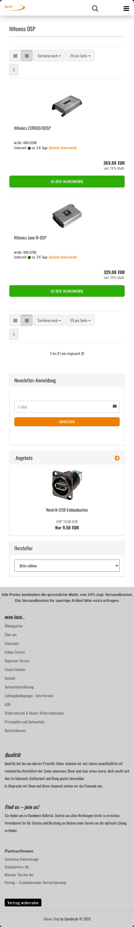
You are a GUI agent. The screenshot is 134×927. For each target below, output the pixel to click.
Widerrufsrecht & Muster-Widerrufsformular (34, 713)
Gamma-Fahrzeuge (22, 859)
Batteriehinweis (15, 730)
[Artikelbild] (67, 484)
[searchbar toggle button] (95, 8)
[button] (15, 55)
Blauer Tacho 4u (19, 875)
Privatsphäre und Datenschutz (25, 721)
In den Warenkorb (67, 181)
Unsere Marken (15, 669)
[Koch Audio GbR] (12, 8)
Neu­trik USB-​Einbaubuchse (67, 509)
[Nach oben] (117, 917)
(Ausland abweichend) (63, 147)
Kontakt (10, 678)
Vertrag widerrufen (23, 902)
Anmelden (67, 421)
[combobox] (49, 55)
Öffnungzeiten (14, 625)
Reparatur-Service (17, 660)
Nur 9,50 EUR (67, 525)
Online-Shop (51, 918)
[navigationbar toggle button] (126, 8)
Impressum (12, 643)
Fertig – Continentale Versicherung (35, 883)
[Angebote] (117, 457)
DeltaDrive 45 (17, 867)
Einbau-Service (15, 652)
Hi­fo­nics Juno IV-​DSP (30, 237)
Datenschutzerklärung (19, 686)
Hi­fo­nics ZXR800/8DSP (32, 128)
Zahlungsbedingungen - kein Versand (29, 695)
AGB (7, 704)
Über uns (11, 634)
